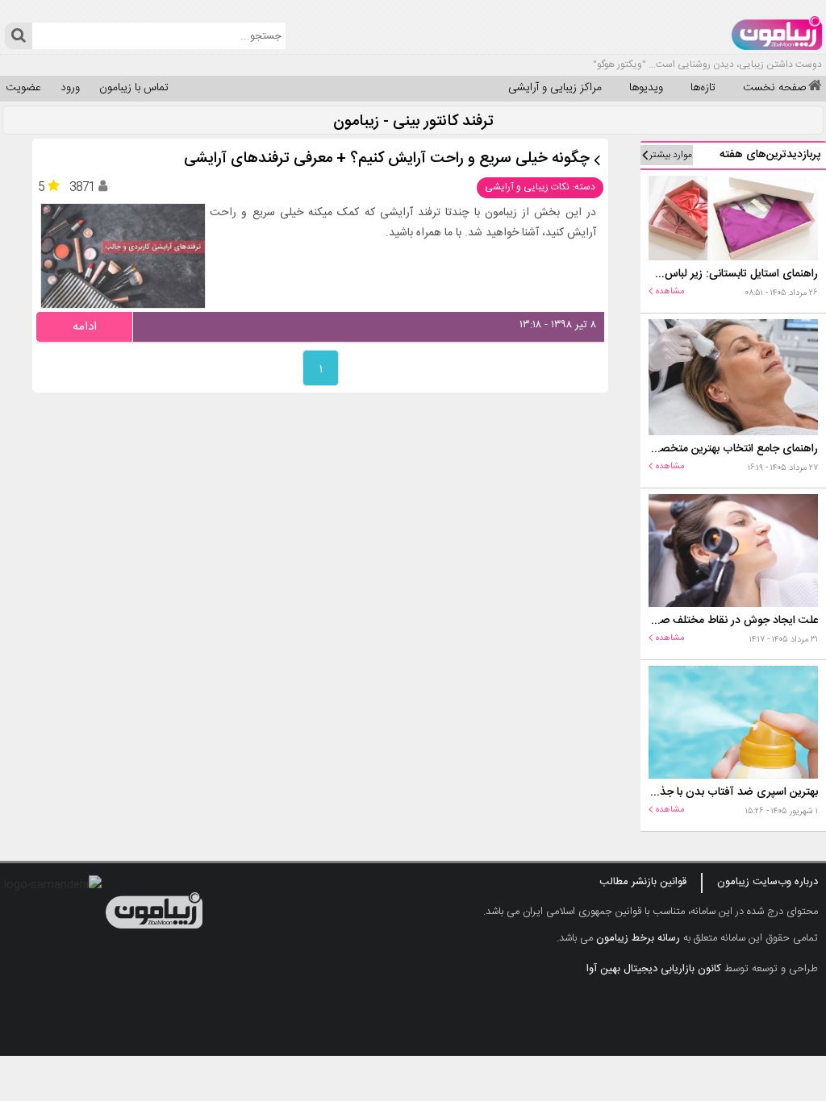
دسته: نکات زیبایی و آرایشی (540, 187)
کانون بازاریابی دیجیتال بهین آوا (653, 969)
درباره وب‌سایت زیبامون (767, 882)
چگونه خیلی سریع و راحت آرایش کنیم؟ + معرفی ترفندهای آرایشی (387, 159)
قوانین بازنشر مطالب (642, 882)
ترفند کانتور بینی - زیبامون (413, 122)
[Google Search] (18, 36)
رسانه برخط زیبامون (638, 938)
